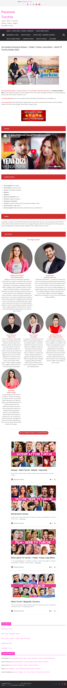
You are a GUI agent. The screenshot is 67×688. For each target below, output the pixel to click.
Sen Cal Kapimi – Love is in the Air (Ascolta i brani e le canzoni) (23, 668)
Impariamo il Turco (13, 35)
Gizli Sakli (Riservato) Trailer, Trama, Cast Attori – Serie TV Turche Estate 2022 (33, 658)
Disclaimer (52, 39)
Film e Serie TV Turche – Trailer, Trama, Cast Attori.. (15, 638)
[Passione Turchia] (3, 35)
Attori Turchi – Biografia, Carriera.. (44, 35)
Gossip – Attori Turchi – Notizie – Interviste (20, 31)
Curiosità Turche (28, 39)
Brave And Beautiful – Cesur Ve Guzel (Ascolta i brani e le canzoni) (29, 661)
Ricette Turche (25, 35)
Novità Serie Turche (42, 31)
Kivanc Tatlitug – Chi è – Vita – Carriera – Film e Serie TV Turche (31, 672)
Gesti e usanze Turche (13, 39)
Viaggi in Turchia (41, 39)
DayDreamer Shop (27, 1)
